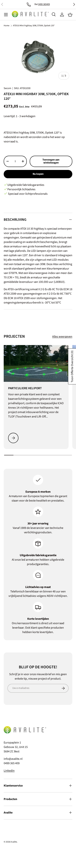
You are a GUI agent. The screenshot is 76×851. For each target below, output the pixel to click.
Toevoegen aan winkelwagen (50, 161)
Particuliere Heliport (25, 388)
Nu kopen (38, 174)
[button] (70, 15)
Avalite (14, 841)
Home (6, 26)
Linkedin (9, 771)
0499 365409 (44, 4)
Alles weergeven (62, 337)
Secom (7, 88)
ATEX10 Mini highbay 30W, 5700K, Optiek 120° (34, 26)
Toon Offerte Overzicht (72, 366)
